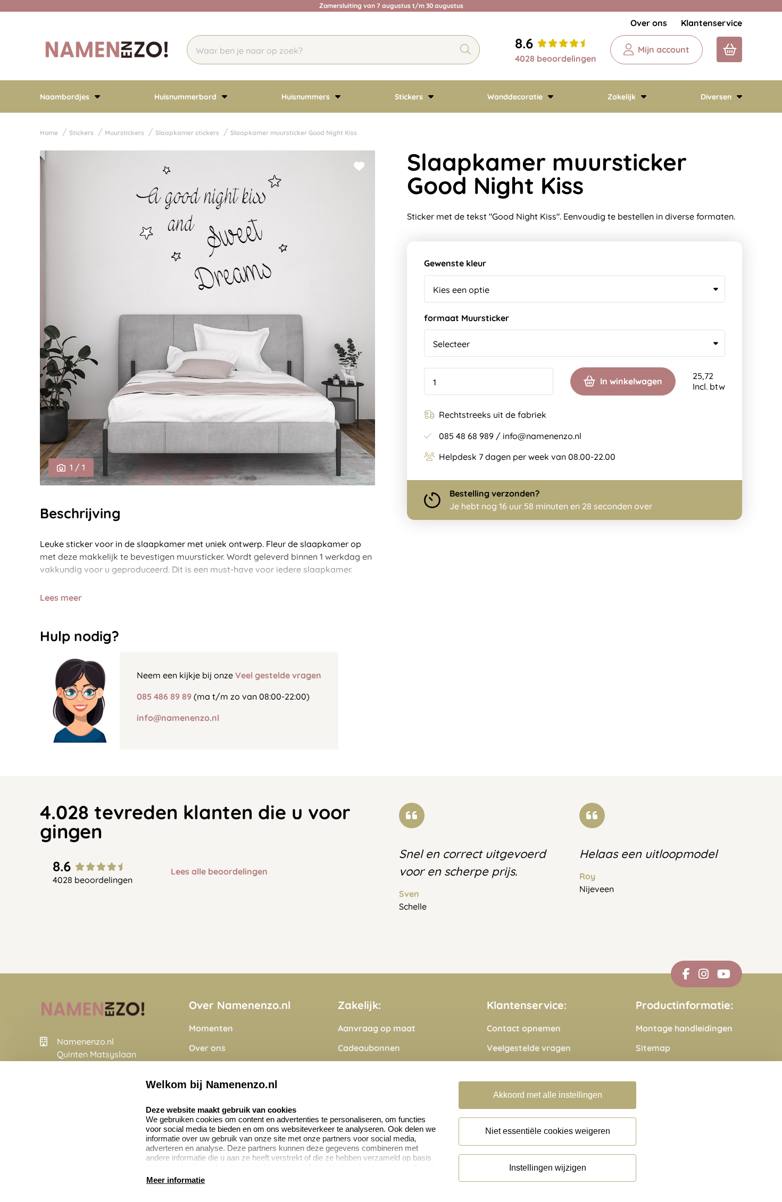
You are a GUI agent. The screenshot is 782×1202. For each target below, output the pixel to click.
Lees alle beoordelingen (219, 872)
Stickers (410, 97)
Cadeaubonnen (369, 1048)
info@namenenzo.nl (178, 717)
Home (49, 133)
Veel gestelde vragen (278, 675)
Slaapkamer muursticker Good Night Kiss (293, 133)
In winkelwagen (631, 381)
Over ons (648, 23)
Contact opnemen (524, 1028)
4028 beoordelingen (555, 58)
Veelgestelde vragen (529, 1048)
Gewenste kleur (455, 263)
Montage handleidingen (684, 1028)
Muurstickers (124, 133)
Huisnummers (306, 97)
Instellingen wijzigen (547, 1167)
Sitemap (653, 1048)
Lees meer (61, 597)
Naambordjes (65, 97)
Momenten (211, 1028)
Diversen (717, 97)
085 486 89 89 (164, 696)
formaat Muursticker (466, 318)
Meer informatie (175, 1179)
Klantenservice (711, 23)
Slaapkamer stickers (187, 133)
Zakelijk (623, 97)
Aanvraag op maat (376, 1028)
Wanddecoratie (516, 97)
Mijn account (663, 49)
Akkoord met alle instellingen (547, 1094)
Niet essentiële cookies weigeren (547, 1131)
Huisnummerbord (186, 97)
